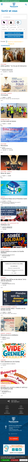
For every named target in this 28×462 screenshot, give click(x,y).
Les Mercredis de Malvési (8, 121)
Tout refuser (15, 460)
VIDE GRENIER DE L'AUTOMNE (10, 361)
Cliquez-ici (11, 43)
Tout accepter (5, 460)
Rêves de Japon (5, 173)
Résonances (4, 145)
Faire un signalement (10, 1)
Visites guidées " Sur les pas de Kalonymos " (14, 66)
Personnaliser (23, 460)
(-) (5, 25)
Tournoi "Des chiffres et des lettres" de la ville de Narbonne (13, 280)
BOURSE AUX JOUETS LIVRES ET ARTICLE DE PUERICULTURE (14, 388)
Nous (14, 438)
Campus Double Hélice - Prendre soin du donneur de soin (13, 309)
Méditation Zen (5, 225)
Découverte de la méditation (9, 335)
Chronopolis (4, 95)
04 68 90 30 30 (14, 433)
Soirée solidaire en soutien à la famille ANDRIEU (12, 252)
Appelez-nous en (16, 452)
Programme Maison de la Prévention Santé (14, 198)
